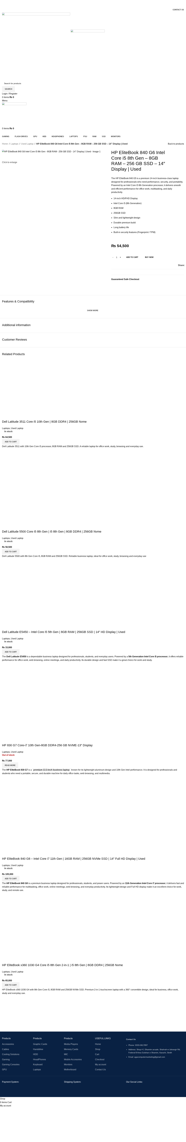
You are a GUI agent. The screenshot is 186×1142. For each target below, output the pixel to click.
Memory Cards (71, 1049)
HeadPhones (39, 1059)
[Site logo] (36, 46)
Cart (97, 1054)
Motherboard (70, 1069)
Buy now (149, 257)
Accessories (8, 1044)
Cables (5, 1049)
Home (5, 144)
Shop (97, 1049)
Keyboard (37, 1064)
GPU (4, 1069)
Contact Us (100, 1069)
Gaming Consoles (10, 1064)
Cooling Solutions (10, 1054)
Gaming (6, 1059)
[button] (10, 985)
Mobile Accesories (73, 1059)
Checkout (99, 1059)
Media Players (71, 1044)
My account (100, 1064)
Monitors (68, 1064)
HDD (35, 1054)
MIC (66, 1054)
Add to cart (132, 257)
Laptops (14, 144)
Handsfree (38, 1049)
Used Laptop (27, 144)
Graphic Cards (40, 1044)
